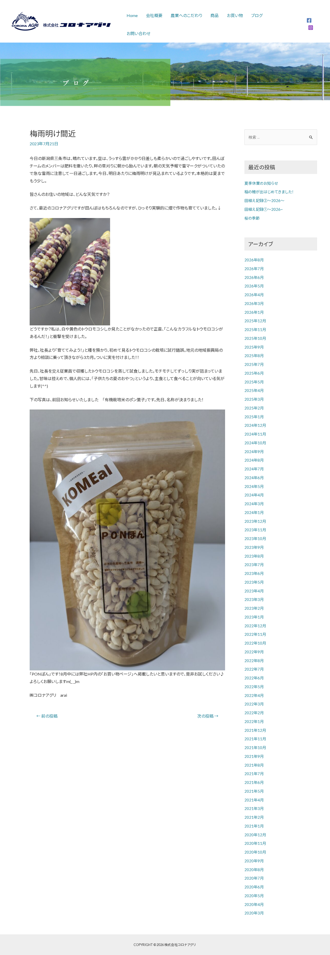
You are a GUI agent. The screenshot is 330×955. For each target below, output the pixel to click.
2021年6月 (254, 782)
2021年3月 (254, 808)
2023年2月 (254, 608)
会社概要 (154, 15)
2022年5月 (254, 686)
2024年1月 (254, 512)
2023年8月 (254, 556)
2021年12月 (255, 730)
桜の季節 (252, 218)
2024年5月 (254, 486)
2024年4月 (254, 495)
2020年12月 (255, 834)
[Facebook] (309, 20)
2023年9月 (254, 547)
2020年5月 (254, 895)
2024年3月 (254, 503)
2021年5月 (254, 791)
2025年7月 (254, 364)
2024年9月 (254, 451)
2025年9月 (254, 347)
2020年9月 (254, 860)
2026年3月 (254, 303)
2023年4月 (254, 591)
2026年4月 (254, 294)
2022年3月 (254, 704)
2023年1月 (254, 617)
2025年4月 (254, 390)
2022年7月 (254, 669)
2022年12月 (255, 625)
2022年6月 (254, 678)
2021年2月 (254, 817)
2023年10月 (255, 538)
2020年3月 (254, 913)
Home (132, 15)
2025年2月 (254, 408)
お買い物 (235, 15)
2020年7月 (254, 878)
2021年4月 (254, 800)
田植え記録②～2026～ (264, 200)
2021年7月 (254, 773)
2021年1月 (254, 826)
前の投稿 (46, 715)
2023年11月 (255, 529)
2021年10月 (255, 747)
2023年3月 (254, 599)
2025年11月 (255, 329)
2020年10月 (255, 852)
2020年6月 (254, 887)
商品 (214, 15)
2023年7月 (254, 564)
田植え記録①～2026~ (263, 209)
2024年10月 (255, 442)
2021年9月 (254, 756)
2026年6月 (254, 277)
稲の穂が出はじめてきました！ (269, 191)
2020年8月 (254, 869)
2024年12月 (255, 425)
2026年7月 (254, 268)
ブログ (256, 15)
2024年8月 (254, 460)
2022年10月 (255, 643)
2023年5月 (254, 582)
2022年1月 (254, 721)
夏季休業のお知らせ (261, 183)
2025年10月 (255, 338)
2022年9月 (254, 651)
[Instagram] (310, 27)
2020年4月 (254, 904)
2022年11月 (255, 634)
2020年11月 (255, 843)
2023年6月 (254, 573)
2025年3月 (254, 399)
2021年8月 (254, 765)
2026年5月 (254, 286)
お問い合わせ (139, 33)
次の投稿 (207, 715)
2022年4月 (254, 695)
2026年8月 (254, 260)
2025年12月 (255, 320)
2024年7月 (254, 469)
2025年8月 (254, 355)
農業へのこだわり (186, 15)
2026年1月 (254, 312)
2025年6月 (254, 373)
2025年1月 (254, 416)
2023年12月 (255, 521)
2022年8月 (254, 660)
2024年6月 (254, 477)
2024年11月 (255, 434)
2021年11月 (255, 738)
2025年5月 (254, 382)
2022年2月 (254, 712)
